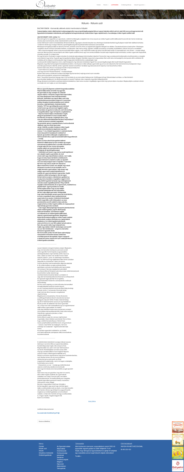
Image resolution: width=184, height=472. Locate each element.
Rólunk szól (43, 448)
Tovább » (78, 456)
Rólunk (105, 5)
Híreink (41, 451)
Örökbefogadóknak (126, 5)
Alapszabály (61, 449)
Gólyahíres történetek (46, 453)
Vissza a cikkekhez (44, 421)
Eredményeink (61, 451)
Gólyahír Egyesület (139, 5)
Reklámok (60, 457)
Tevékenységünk (62, 459)
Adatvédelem (61, 466)
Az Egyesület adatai (63, 446)
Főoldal (99, 5)
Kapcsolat (60, 464)
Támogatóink (61, 468)
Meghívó (60, 462)
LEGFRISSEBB (114, 5)
